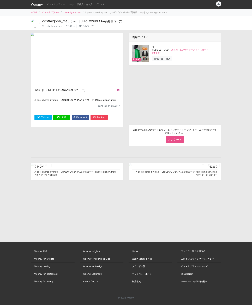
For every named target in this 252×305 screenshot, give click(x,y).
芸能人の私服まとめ (142, 259)
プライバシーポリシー (143, 274)
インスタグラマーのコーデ (194, 266)
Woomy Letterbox (92, 274)
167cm (71, 26)
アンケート (175, 139)
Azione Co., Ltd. (91, 281)
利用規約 (136, 281)
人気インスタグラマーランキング (197, 259)
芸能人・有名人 (85, 4)
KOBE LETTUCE (160, 49)
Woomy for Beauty (43, 281)
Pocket (100, 117)
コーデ (71, 4)
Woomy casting (42, 266)
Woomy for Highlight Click (96, 259)
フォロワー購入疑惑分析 (193, 251)
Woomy (37, 4)
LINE (63, 117)
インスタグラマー (56, 4)
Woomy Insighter (92, 251)
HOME (34, 12)
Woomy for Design (92, 266)
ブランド (99, 4)
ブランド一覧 (138, 266)
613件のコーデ (86, 26)
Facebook (81, 117)
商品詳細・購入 (162, 58)
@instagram (187, 274)
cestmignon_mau (72, 12)
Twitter (44, 117)
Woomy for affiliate (44, 259)
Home (135, 251)
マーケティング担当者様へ (194, 281)
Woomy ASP (40, 251)
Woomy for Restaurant (46, 274)
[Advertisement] (175, 92)
